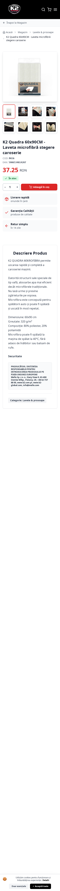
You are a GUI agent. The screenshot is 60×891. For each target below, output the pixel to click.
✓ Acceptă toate (40, 886)
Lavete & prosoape (43, 32)
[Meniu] (55, 10)
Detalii (45, 880)
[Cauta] (43, 10)
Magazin (23, 32)
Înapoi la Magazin (17, 22)
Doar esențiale (19, 886)
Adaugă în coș (41, 187)
